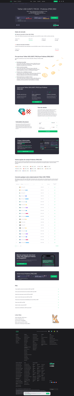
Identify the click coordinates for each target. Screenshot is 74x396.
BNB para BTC (39, 370)
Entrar (56, 1)
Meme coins (25, 350)
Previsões (25, 344)
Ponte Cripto (25, 353)
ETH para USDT (43, 372)
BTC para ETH (34, 377)
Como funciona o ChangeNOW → (20, 320)
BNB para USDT (38, 380)
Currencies (16, 3)
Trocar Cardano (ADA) (26, 372)
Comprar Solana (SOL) (18, 380)
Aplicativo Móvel (26, 338)
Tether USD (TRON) (21, 3)
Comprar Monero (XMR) (19, 375)
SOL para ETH (43, 364)
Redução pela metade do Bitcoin (44, 344)
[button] (29, 18)
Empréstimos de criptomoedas (27, 354)
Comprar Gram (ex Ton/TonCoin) (18, 378)
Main (13, 3)
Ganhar (34, 1)
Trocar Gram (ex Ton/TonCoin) (27, 376)
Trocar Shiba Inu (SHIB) (27, 379)
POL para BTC (43, 378)
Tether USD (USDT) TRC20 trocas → (21, 317)
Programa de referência (35, 338)
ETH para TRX (43, 377)
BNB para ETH (34, 376)
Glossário (42, 338)
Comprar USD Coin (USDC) (19, 369)
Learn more (54, 88)
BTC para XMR (34, 364)
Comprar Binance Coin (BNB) (19, 368)
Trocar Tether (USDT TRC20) (27, 368)
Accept (48, 393)
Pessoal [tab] (15, 1)
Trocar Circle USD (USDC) (27, 369)
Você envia (18, 17)
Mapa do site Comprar (18, 386)
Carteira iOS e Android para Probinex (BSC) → (23, 323)
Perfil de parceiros (35, 337)
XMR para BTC (34, 374)
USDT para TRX (38, 365)
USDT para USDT (24, 201)
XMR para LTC (39, 371)
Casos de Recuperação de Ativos (53, 344)
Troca (31, 1)
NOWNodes (34, 349)
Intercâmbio (54, 17)
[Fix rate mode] (42, 276)
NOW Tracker (25, 341)
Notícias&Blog (17, 337)
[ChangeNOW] (11, 1)
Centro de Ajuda (43, 341)
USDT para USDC (24, 236)
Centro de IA (25, 345)
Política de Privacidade (28, 394)
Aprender (43, 1)
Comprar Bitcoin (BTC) (18, 364)
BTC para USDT (34, 366)
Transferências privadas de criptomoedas (27, 347)
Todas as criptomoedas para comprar (19, 383)
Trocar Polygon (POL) (26, 375)
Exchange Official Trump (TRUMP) (27, 381)
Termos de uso (51, 337)
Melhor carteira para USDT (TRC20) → (21, 322)
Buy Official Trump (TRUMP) (19, 381)
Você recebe (36, 17)
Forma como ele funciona (44, 337)
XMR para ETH (38, 373)
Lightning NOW (26, 357)
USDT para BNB (23, 219)
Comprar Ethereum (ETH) (19, 365)
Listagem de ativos (35, 344)
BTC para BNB (39, 376)
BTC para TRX (43, 373)
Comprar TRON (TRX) (18, 376)
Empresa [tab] (19, 1)
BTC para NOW (43, 375)
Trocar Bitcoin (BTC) (26, 364)
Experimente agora (25, 151)
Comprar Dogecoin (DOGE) (19, 372)
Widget (33, 341)
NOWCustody (34, 348)
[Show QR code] (57, 331)
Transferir (39, 1)
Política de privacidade (52, 338)
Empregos (17, 341)
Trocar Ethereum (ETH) (27, 365)
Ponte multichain (35, 345)
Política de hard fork (52, 341)
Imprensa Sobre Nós (18, 338)
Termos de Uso (38, 393)
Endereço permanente (26, 337)
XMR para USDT (38, 378)
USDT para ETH (43, 366)
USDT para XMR (34, 369)
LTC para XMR (39, 366)
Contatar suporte (21, 263)
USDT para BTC (23, 187)
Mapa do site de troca (26, 384)
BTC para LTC (43, 370)
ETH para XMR (34, 371)
